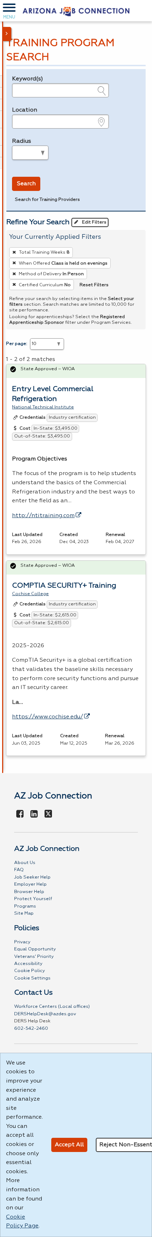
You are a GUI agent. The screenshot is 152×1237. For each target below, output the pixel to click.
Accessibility (28, 963)
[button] (9, 10)
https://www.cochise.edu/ (47, 717)
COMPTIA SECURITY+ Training (64, 585)
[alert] (76, 371)
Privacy (22, 942)
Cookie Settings (32, 978)
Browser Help (29, 891)
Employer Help (30, 884)
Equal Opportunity (35, 949)
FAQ (19, 870)
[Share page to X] (48, 814)
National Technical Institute (43, 407)
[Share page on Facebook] (20, 814)
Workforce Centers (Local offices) (52, 1006)
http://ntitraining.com (43, 516)
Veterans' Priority (34, 956)
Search (26, 184)
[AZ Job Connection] (76, 10)
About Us (24, 862)
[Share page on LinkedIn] (34, 814)
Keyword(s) (27, 79)
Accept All (69, 1145)
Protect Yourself (33, 899)
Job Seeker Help (32, 877)
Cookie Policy (29, 970)
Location (24, 110)
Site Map (24, 913)
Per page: (16, 343)
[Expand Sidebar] (7, 34)
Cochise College (30, 594)
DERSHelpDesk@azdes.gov (45, 1014)
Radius (21, 141)
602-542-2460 (31, 1028)
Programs (25, 906)
